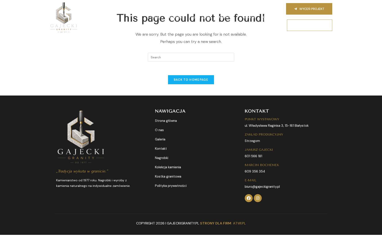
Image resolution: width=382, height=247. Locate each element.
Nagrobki (175, 17)
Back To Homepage (191, 80)
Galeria (248, 17)
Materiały (227, 17)
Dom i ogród (201, 17)
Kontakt (268, 17)
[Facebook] (249, 198)
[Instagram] (258, 198)
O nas (155, 17)
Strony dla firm (215, 223)
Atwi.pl (239, 223)
